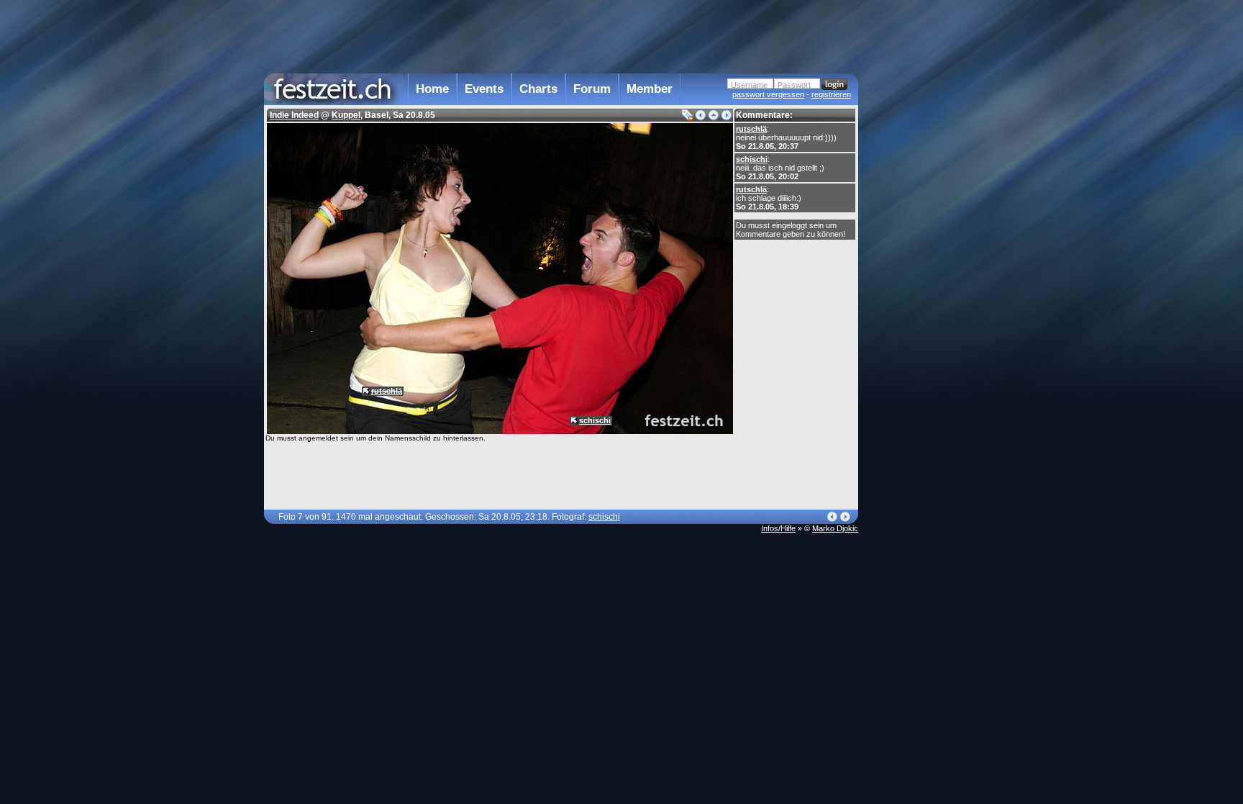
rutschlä (751, 129)
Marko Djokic (835, 528)
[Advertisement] (921, 290)
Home (432, 89)
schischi (752, 159)
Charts (538, 89)
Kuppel (346, 115)
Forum (592, 89)
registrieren (831, 94)
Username (749, 85)
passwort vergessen (768, 94)
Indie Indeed (294, 115)
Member (650, 89)
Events (484, 89)
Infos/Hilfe (778, 528)
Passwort (794, 85)
